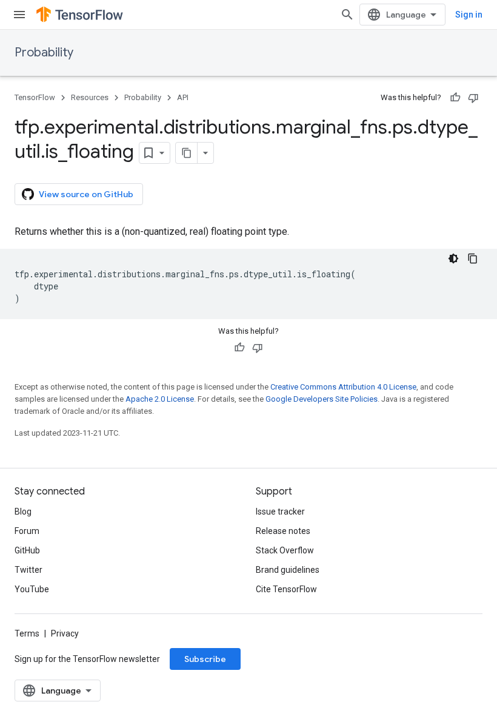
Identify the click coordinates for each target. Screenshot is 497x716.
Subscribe (205, 659)
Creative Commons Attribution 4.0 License (343, 386)
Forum (27, 531)
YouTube (32, 589)
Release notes (283, 531)
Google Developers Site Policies (321, 399)
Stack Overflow (285, 550)
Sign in (468, 14)
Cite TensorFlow (286, 589)
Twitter (28, 570)
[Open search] (347, 14)
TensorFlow (35, 97)
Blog (23, 511)
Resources (89, 97)
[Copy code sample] (472, 258)
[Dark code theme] (453, 258)
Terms (27, 633)
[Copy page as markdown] (187, 153)
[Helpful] (455, 98)
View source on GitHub (86, 194)
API (182, 97)
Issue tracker (280, 511)
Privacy (65, 633)
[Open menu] (19, 14)
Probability (44, 52)
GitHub (27, 550)
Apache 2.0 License (159, 399)
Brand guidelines (287, 570)
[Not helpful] (473, 98)
